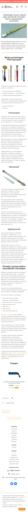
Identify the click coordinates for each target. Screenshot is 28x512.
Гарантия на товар (14, 461)
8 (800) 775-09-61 (15, 470)
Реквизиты (14, 437)
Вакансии (14, 441)
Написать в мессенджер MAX (11, 483)
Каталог (14, 445)
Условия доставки (14, 459)
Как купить (14, 455)
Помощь (14, 451)
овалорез (19, 234)
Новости (14, 431)
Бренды (14, 435)
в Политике (22, 497)
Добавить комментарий (14, 418)
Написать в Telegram (15, 483)
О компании (14, 429)
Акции (14, 447)
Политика (14, 439)
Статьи (14, 453)
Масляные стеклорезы (7, 314)
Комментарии (6, 412)
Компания (14, 426)
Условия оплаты (14, 457)
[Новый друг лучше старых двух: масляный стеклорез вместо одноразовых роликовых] (14, 30)
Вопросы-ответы (14, 463)
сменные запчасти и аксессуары (16, 353)
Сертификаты (14, 433)
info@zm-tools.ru (15, 474)
